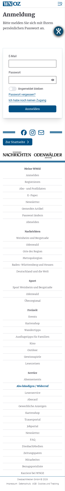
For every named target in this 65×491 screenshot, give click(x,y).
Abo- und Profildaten (32, 188)
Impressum (11, 484)
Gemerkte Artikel (32, 208)
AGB (34, 484)
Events (32, 316)
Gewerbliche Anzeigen (32, 406)
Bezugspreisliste (32, 466)
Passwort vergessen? (22, 94)
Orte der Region (32, 251)
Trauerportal (33, 419)
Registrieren (32, 182)
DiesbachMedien (32, 446)
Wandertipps (32, 330)
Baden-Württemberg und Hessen (32, 264)
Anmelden (32, 175)
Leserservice (32, 392)
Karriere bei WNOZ (32, 473)
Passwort (15, 72)
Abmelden (32, 222)
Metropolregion (32, 258)
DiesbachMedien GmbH (32, 479)
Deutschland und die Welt (32, 271)
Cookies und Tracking (48, 484)
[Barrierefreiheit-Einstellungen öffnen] (58, 31)
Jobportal (32, 426)
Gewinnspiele (32, 356)
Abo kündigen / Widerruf (33, 386)
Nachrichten (32, 231)
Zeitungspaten (32, 453)
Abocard (32, 399)
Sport (32, 280)
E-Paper (32, 195)
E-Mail (13, 56)
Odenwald (32, 244)
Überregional (33, 300)
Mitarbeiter (32, 459)
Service (32, 373)
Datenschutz (25, 484)
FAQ (32, 439)
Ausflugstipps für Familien (32, 336)
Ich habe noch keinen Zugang (27, 100)
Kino (32, 343)
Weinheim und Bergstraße (32, 238)
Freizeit (32, 310)
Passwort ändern (32, 215)
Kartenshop (32, 323)
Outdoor (32, 350)
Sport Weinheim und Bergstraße (32, 287)
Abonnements (32, 379)
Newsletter (33, 202)
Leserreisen (32, 363)
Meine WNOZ (32, 168)
